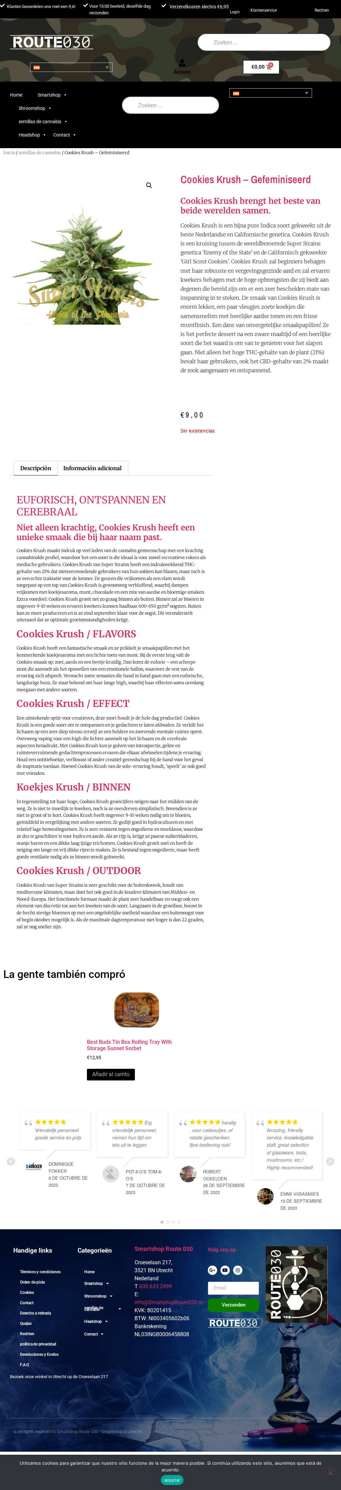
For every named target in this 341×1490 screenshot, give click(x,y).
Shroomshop (32, 108)
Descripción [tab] (35, 468)
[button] (149, 185)
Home (16, 95)
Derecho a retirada (35, 1313)
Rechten (322, 10)
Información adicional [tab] (92, 468)
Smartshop (49, 95)
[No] (330, 1472)
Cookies (27, 1292)
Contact (61, 135)
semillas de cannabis (40, 121)
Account (182, 72)
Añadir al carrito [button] (111, 1074)
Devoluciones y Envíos (39, 1354)
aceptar (172, 1480)
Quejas (26, 1323)
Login (235, 12)
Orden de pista (32, 1282)
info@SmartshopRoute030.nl (169, 1302)
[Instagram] (237, 1270)
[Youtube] (225, 1270)
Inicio (9, 152)
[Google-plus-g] (212, 1270)
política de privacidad (38, 1344)
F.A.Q (24, 1364)
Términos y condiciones (40, 1272)
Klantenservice (263, 10)
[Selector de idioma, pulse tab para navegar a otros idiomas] (71, 67)
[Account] (182, 63)
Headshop (29, 135)
